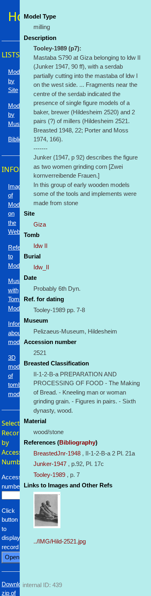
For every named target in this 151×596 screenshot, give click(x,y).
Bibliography (77, 442)
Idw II (40, 245)
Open (12, 557)
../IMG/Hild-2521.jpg (59, 541)
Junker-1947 (49, 463)
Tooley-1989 (49, 474)
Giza (39, 224)
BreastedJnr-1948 (57, 453)
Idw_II (41, 267)
